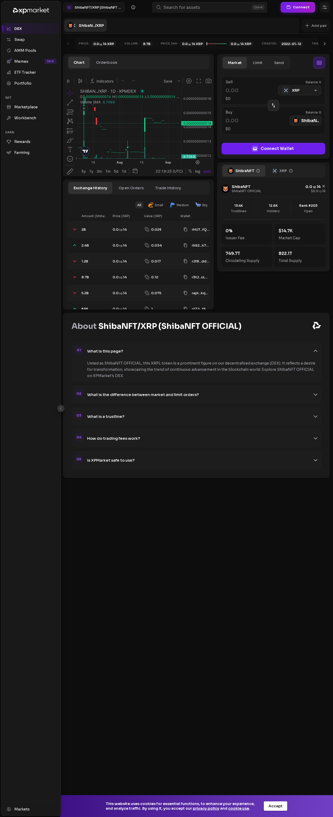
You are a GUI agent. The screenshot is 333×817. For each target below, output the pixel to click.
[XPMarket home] (31, 10)
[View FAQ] (133, 7)
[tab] (79, 62)
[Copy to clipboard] (185, 229)
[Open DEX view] (319, 63)
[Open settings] (324, 7)
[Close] (61, 408)
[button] (316, 25)
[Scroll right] (324, 44)
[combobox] (206, 7)
